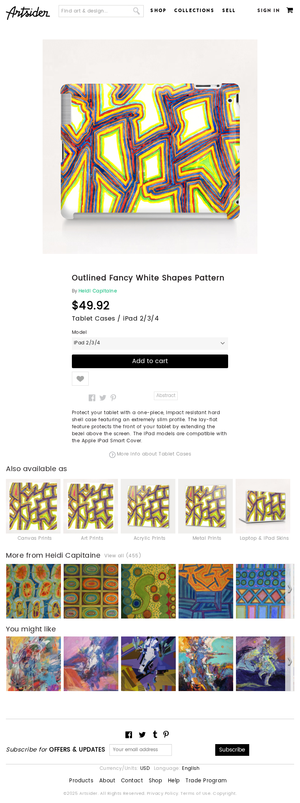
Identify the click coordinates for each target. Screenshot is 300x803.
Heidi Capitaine (98, 291)
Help (174, 781)
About (107, 781)
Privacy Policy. (164, 793)
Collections (194, 10)
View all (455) (122, 556)
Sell (229, 10)
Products (81, 781)
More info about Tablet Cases (154, 455)
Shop (158, 10)
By (75, 291)
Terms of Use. (196, 793)
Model (79, 332)
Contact (132, 781)
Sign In (268, 10)
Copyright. (225, 793)
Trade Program (206, 781)
